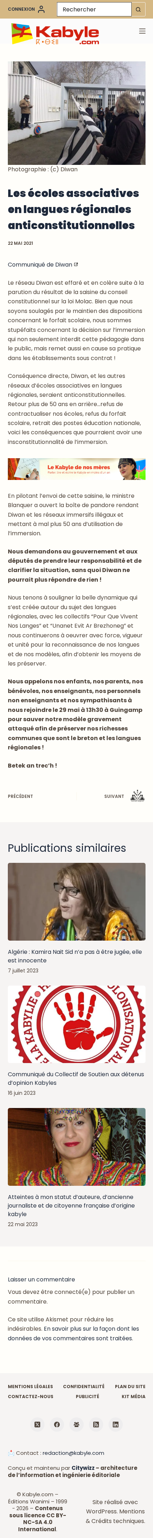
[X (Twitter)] (37, 1424)
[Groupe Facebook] (76, 1424)
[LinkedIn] (116, 1424)
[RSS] (96, 1424)
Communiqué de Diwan (41, 264)
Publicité (87, 1397)
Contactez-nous (30, 1397)
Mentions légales (30, 1387)
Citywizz (83, 1468)
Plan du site (130, 1387)
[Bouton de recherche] (138, 9)
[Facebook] (57, 1424)
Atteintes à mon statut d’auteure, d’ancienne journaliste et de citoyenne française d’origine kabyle (71, 1205)
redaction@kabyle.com (73, 1453)
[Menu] (142, 31)
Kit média (134, 1397)
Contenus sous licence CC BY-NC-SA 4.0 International (37, 1518)
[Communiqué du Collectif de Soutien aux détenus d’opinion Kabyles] (77, 1024)
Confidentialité (84, 1387)
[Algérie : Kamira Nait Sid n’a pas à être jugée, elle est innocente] (77, 902)
